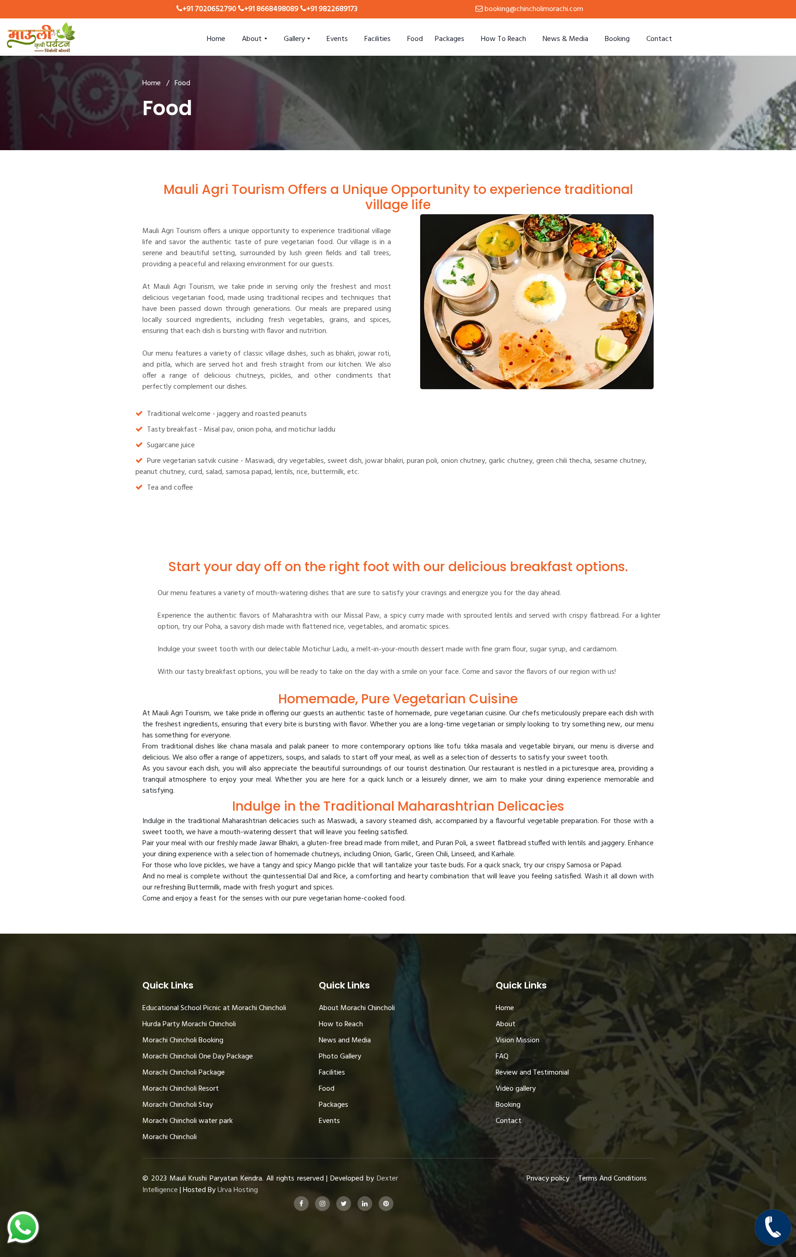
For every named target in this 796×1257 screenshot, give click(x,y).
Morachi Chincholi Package (183, 1073)
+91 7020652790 (209, 9)
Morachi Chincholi (169, 1137)
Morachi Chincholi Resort (180, 1089)
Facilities (377, 39)
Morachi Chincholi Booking (182, 1041)
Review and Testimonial (532, 1073)
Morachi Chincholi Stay (177, 1105)
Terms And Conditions (612, 1179)
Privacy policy (548, 1179)
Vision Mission (517, 1041)
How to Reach (503, 39)
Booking (617, 39)
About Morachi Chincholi (357, 1008)
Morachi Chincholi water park (187, 1121)
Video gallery (516, 1089)
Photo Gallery (340, 1057)
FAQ (502, 1057)
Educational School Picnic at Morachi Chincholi (214, 1008)
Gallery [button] (295, 39)
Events (337, 39)
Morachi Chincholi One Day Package (197, 1057)
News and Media (345, 1041)
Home (216, 39)
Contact (659, 39)
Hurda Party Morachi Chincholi (189, 1024)
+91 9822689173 (331, 9)
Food (415, 39)
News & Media (565, 39)
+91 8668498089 (271, 9)
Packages (449, 39)
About (505, 1024)
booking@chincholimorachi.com (534, 9)
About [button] (252, 39)
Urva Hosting (237, 1190)
